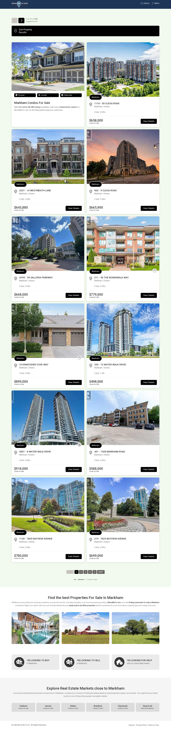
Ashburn (23, 707)
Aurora (48, 707)
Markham (95, 97)
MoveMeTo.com (114, 602)
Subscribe (68, 95)
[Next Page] (21, 20)
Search (146, 3)
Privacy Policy (141, 725)
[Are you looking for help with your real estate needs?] (135, 662)
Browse (21, 95)
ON (75, 579)
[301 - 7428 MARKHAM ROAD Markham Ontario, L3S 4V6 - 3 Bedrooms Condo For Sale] (123, 417)
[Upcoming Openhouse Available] (154, 271)
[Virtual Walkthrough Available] (79, 445)
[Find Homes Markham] (35, 628)
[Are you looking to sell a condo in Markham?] (85, 662)
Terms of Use (153, 725)
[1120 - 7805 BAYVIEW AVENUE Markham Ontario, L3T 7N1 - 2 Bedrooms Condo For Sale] (48, 505)
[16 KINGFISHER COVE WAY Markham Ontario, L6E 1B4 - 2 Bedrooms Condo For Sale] (48, 330)
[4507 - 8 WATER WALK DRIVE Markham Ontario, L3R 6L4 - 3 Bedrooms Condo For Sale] (48, 417)
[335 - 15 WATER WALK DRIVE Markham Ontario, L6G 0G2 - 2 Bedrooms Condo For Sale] (123, 330)
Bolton (73, 707)
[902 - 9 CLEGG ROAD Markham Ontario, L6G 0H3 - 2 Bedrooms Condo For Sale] (123, 156)
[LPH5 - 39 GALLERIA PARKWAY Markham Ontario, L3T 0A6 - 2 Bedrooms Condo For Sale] (48, 243)
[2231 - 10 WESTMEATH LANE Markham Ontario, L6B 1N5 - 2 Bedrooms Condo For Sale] (48, 156)
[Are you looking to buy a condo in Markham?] (35, 662)
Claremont (123, 707)
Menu (156, 3)
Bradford (98, 707)
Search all (147, 707)
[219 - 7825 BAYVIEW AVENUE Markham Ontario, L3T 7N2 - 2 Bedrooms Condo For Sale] (123, 505)
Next (101, 572)
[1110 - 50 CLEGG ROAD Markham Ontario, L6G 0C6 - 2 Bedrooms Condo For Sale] (123, 69)
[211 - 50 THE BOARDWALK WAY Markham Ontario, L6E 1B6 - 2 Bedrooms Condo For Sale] (123, 243)
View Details (148, 121)
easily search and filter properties (82, 605)
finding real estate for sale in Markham (144, 602)
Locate (44, 95)
